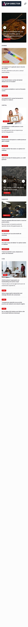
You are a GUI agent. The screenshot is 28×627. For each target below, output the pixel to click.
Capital (6, 121)
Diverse (6, 61)
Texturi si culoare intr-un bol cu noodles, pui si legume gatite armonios (13, 34)
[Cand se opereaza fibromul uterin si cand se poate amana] (14, 210)
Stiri (5, 275)
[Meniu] (25, 4)
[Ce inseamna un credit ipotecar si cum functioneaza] (14, 116)
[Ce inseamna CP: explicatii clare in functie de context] (14, 56)
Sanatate (6, 215)
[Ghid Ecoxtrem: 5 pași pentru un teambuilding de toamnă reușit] (14, 269)
